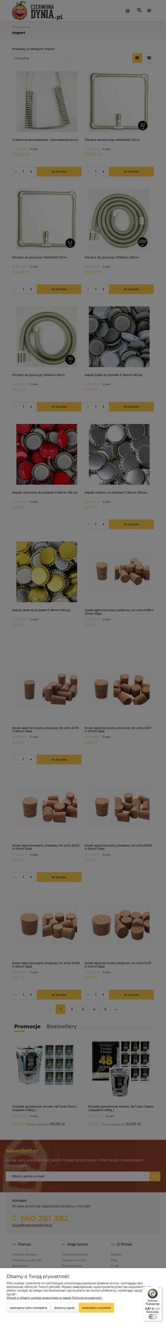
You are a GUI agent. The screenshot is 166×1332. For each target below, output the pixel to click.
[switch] (153, 1316)
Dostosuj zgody (64, 1307)
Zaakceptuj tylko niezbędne (28, 1307)
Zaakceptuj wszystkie (96, 1307)
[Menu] (159, 1288)
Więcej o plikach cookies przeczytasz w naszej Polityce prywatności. (54, 1298)
